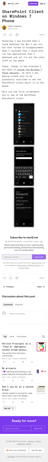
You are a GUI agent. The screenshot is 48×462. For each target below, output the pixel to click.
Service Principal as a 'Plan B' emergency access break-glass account (16, 346)
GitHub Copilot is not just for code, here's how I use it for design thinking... (17, 394)
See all (7, 408)
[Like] (4, 34)
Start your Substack (17, 450)
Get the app (36, 450)
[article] (24, 353)
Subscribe (33, 3)
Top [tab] (5, 336)
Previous (10, 287)
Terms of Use (36, 263)
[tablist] (13, 304)
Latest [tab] (11, 336)
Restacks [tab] (19, 304)
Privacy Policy (24, 268)
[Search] (43, 336)
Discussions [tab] (21, 336)
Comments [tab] (8, 304)
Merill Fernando (15, 26)
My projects (9, 368)
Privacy (31, 441)
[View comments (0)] (10, 34)
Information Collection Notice (28, 265)
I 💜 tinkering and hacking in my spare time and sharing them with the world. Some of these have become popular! (17, 372)
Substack (11, 456)
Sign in (42, 3)
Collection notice (24, 444)
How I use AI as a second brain (17, 388)
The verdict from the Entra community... (13, 354)
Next (39, 287)
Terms (38, 441)
